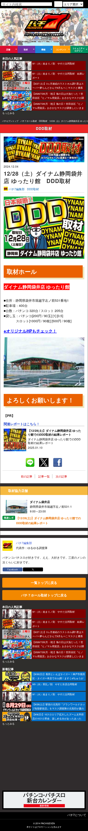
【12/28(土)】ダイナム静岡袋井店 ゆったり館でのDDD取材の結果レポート (48, 520)
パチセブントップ (10, 121)
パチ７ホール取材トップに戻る (44, 595)
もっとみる (8, 113)
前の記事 (26, 476)
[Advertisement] (44, 759)
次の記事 (61, 476)
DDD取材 (43, 121)
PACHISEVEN (48, 823)
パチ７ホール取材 (28, 121)
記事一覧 (44, 476)
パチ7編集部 (17, 189)
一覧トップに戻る (44, 582)
